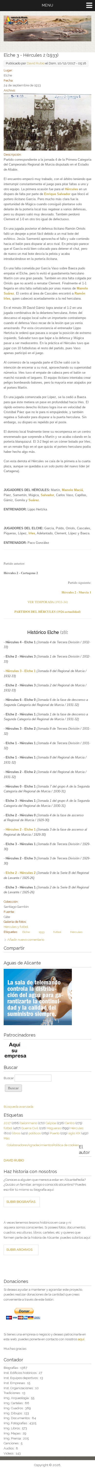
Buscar (9, 1078)
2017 (7, 1123)
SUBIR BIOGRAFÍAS (20, 1202)
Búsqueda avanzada (18, 1106)
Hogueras (54, 1128)
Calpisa (51, 1123)
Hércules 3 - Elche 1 (21, 671)
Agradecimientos (40, 1145)
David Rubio (36, 63)
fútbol (57, 932)
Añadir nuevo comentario (25, 939)
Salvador (47, 495)
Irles (31, 533)
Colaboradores (17, 1145)
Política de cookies (66, 1145)
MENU (47, 5)
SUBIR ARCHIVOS (19, 1249)
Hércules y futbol (16, 927)
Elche (26, 932)
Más (7, 1138)
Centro (70, 1123)
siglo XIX (74, 1133)
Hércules (71, 189)
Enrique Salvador (57, 194)
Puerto (54, 1133)
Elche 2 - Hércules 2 (21, 873)
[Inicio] (47, 40)
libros (16, 1133)
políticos (35, 1133)
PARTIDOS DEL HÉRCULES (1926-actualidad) (47, 611)
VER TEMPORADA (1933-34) (48, 602)
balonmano (28, 1123)
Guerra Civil (29, 1128)
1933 (41, 932)
